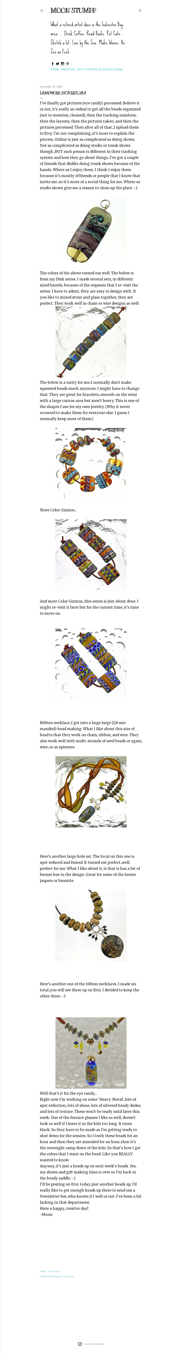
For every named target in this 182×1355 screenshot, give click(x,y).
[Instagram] (62, 64)
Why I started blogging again (100, 69)
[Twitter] (57, 64)
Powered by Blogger (93, 1344)
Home (54, 69)
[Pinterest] (67, 64)
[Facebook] (52, 64)
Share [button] (43, 1271)
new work (69, 1276)
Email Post (54, 1271)
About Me (68, 69)
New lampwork (55, 1276)
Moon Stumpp (73, 10)
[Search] (140, 9)
